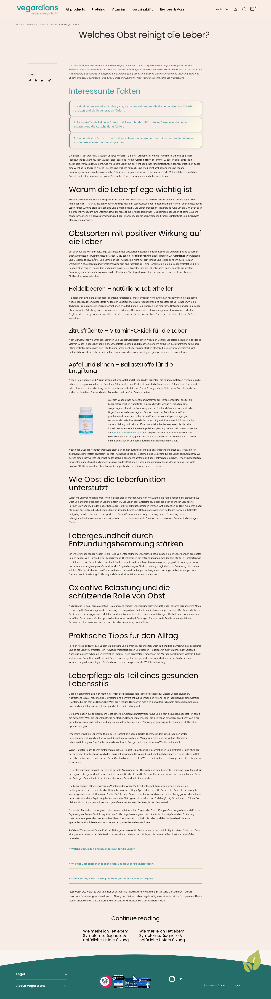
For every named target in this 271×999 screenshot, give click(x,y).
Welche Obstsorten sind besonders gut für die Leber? (103, 848)
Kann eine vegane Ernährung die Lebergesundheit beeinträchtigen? (112, 878)
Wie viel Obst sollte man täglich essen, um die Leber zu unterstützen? (112, 863)
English (220, 9)
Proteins (98, 9)
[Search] (244, 9)
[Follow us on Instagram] (172, 979)
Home (19, 24)
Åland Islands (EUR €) (215, 985)
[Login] (235, 9)
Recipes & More (172, 9)
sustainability (142, 9)
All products (75, 9)
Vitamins (119, 9)
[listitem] (30, 80)
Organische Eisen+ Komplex (127, 432)
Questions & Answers (35, 24)
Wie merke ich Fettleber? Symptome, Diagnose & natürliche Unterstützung (106, 936)
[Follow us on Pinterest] (180, 979)
